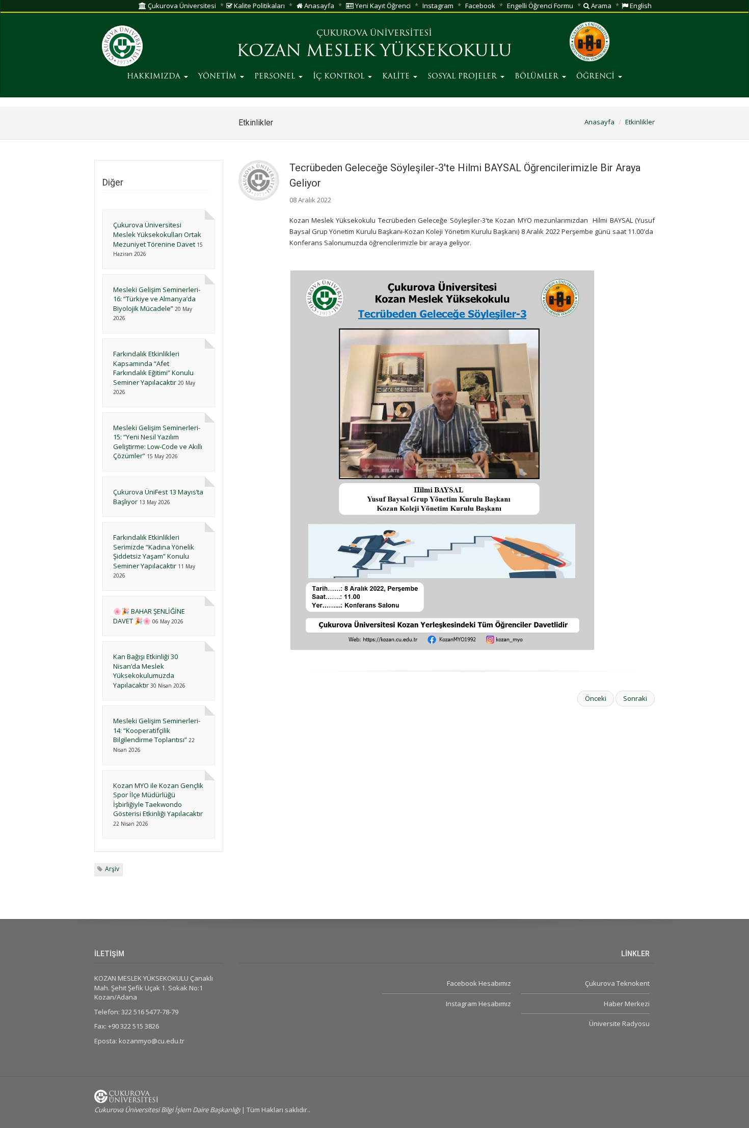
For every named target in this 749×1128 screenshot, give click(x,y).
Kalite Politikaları (258, 5)
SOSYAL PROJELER (463, 77)
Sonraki (635, 698)
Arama (600, 5)
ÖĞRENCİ (596, 77)
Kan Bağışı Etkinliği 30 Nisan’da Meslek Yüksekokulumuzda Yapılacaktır (145, 671)
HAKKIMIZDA (155, 77)
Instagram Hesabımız (478, 1003)
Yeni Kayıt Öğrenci (382, 5)
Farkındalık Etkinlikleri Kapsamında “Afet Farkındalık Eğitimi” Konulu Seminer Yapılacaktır (153, 368)
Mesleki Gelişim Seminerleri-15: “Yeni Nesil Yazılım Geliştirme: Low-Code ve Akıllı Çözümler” (157, 442)
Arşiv (112, 868)
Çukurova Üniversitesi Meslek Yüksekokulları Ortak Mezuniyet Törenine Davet (157, 234)
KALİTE (397, 77)
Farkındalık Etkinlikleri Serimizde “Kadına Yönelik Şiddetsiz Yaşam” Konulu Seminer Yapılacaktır (153, 551)
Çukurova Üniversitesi (181, 5)
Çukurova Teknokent (617, 983)
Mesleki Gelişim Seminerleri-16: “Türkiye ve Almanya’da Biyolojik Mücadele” (156, 299)
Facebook (480, 5)
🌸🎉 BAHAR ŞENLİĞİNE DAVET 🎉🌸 (149, 616)
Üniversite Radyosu (619, 1023)
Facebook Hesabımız (479, 983)
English (640, 5)
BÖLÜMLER (538, 77)
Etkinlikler (640, 121)
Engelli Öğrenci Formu (540, 5)
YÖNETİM (218, 77)
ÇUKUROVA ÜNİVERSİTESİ (374, 34)
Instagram (437, 5)
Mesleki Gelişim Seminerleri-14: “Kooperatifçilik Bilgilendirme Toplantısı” (156, 730)
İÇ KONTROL (340, 77)
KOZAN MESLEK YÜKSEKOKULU (374, 52)
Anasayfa (318, 5)
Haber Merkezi (627, 1003)
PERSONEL (276, 77)
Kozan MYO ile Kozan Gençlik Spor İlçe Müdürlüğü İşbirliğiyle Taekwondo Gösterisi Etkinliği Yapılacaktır (158, 800)
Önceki (595, 698)
